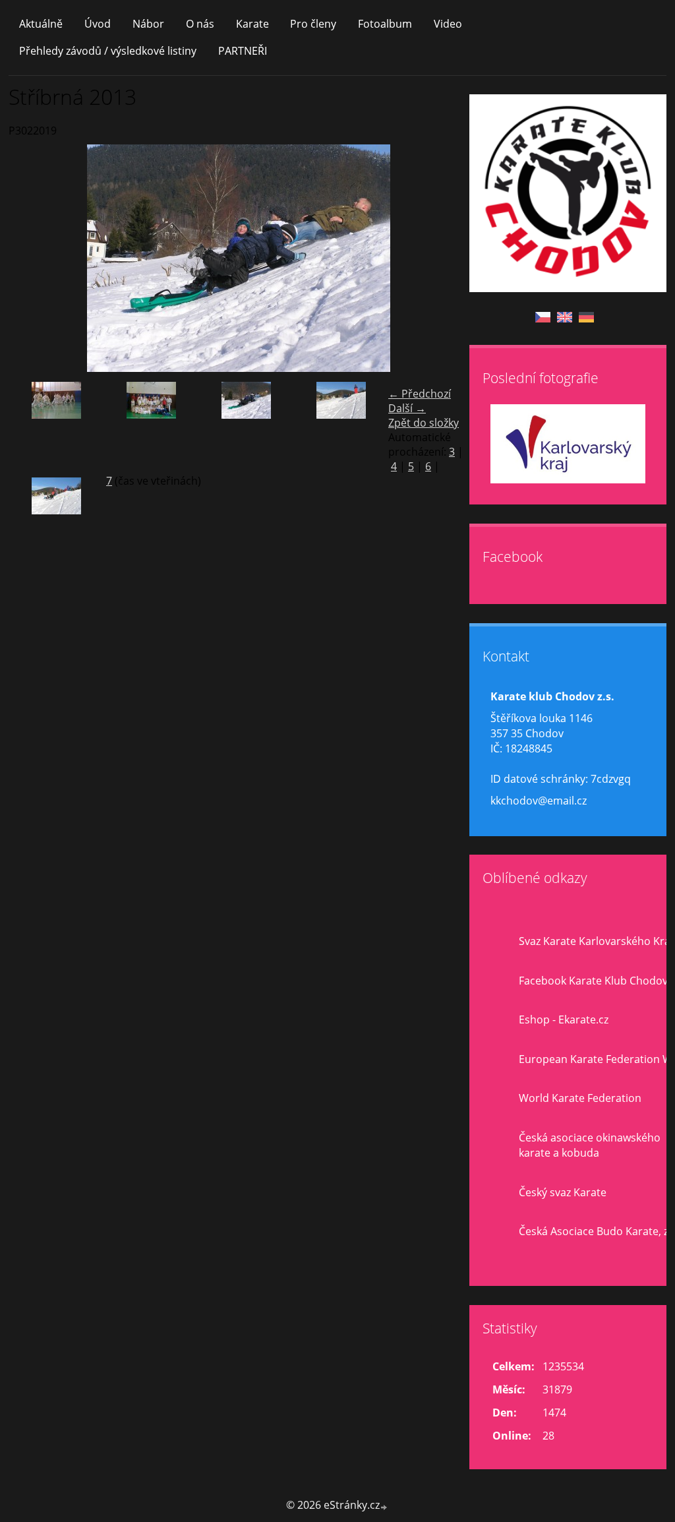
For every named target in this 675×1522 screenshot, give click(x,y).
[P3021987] (56, 425)
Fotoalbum (385, 23)
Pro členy (313, 23)
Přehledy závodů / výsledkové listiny (107, 51)
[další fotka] (448, 258)
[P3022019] (246, 425)
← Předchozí (419, 393)
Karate (252, 23)
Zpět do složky (423, 422)
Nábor (148, 23)
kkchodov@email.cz (538, 800)
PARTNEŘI (242, 51)
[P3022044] (56, 520)
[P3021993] (151, 425)
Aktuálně (41, 23)
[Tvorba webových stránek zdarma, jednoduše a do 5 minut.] (384, 1506)
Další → (407, 408)
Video (448, 23)
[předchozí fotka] (30, 258)
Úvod (97, 23)
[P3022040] (341, 425)
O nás (200, 23)
